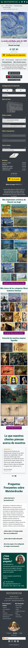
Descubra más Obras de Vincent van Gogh (14, 283)
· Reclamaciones (5, 616)
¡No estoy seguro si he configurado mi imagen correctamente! (14, 545)
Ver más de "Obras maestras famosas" (14, 333)
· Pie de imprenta (6, 609)
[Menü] (1, 2)
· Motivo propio (18, 605)
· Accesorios (17, 615)
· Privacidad (4, 613)
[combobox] (14, 95)
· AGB (3, 611)
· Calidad (17, 609)
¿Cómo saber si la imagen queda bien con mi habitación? (13, 532)
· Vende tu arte (18, 607)
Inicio (2, 6)
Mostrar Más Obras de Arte (14, 428)
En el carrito (14, 179)
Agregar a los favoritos (15, 76)
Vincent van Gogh (6, 7)
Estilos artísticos (8, 6)
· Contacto (4, 607)
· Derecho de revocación (7, 615)
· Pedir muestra (18, 616)
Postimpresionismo (18, 6)
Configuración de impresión (15, 55)
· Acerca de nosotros (6, 618)
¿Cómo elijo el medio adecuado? (13, 539)
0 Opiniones (17, 79)
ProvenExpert (9, 469)
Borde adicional (5, 93)
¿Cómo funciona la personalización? (9, 499)
